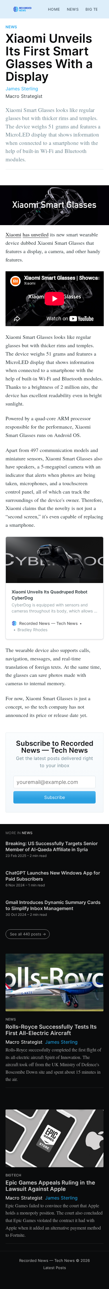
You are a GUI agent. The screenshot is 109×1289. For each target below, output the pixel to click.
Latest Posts (54, 1267)
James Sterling (22, 88)
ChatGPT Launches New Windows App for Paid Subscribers (53, 876)
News (72, 9)
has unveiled (36, 234)
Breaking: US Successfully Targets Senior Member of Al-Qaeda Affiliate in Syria (52, 846)
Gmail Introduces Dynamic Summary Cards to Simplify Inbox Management (53, 905)
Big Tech (94, 9)
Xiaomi (13, 234)
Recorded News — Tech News (47, 1260)
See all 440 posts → (28, 934)
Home (54, 9)
